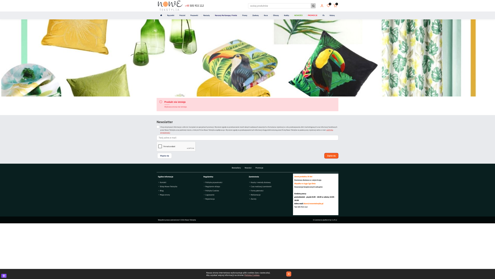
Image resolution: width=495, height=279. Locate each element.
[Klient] (322, 6)
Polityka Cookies (251, 275)
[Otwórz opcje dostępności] (3, 276)
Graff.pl (334, 220)
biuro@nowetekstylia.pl (313, 204)
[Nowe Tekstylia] (170, 6)
